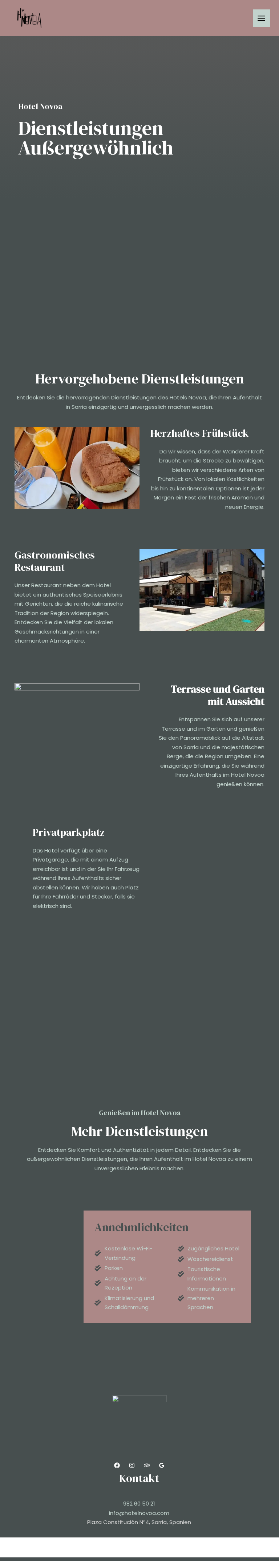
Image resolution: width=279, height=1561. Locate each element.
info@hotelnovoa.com (139, 1513)
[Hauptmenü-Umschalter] (261, 18)
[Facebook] (117, 1465)
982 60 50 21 (139, 1503)
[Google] (162, 1465)
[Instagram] (132, 1465)
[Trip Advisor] (147, 1465)
